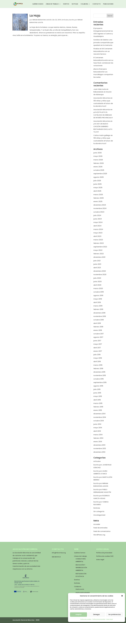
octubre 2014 (98, 421)
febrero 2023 (98, 243)
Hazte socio (80, 589)
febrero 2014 (98, 438)
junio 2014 (97, 424)
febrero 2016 (98, 368)
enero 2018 (97, 330)
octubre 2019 (98, 292)
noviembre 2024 (99, 208)
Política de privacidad (98, 619)
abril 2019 (97, 302)
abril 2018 (97, 323)
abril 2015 (97, 400)
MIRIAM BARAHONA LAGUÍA (41, 20)
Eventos (66, 4)
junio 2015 (97, 393)
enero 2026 (97, 167)
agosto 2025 (98, 177)
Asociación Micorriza (101, 98)
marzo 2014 (97, 435)
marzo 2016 (97, 365)
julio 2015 (97, 389)
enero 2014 (97, 441)
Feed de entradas (100, 528)
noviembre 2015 (99, 375)
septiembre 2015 (100, 382)
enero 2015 (97, 410)
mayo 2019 (97, 299)
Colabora (84, 4)
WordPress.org (99, 535)
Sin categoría (98, 511)
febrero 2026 (98, 163)
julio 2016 (97, 354)
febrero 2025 (98, 198)
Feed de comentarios (101, 531)
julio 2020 (97, 278)
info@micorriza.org (59, 553)
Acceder (96, 524)
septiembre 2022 (100, 247)
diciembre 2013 (99, 445)
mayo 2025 (97, 187)
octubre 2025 (98, 170)
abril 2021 (97, 267)
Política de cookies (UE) (104, 556)
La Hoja (35, 15)
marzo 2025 (98, 194)
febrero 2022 (98, 254)
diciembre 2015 (99, 372)
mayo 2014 (97, 428)
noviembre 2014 (99, 417)
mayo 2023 (97, 233)
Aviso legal (109, 619)
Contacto (97, 4)
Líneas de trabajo (52, 4)
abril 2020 (97, 285)
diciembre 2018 (99, 313)
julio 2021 (97, 261)
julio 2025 (97, 180)
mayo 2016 (97, 358)
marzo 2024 (98, 229)
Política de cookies (85, 619)
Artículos (65, 20)
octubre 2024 (98, 212)
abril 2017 (97, 348)
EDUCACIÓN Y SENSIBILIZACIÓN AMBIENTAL (81, 567)
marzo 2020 (98, 288)
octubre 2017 (98, 334)
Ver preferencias (114, 614)
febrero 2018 (98, 327)
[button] (122, 596)
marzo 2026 (98, 160)
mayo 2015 (97, 396)
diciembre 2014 (99, 414)
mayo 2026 (97, 156)
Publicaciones (108, 4)
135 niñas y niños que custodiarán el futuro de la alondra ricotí (103, 103)
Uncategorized (99, 515)
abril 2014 (97, 431)
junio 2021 (97, 264)
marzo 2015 (97, 403)
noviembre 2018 (99, 316)
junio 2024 (97, 219)
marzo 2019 (97, 306)
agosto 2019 (98, 295)
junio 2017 (97, 341)
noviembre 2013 (99, 448)
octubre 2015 (98, 379)
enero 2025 (97, 201)
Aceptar (79, 614)
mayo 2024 (97, 222)
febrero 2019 (98, 309)
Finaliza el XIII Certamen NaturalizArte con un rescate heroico (102, 51)
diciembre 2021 (99, 257)
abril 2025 (97, 191)
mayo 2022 (97, 250)
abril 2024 (97, 226)
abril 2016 (97, 361)
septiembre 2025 (100, 173)
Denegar (96, 614)
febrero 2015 (98, 407)
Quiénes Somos (37, 4)
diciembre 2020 (99, 271)
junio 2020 (97, 281)
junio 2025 (97, 184)
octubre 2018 (98, 320)
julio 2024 (97, 215)
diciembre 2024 (99, 205)
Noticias (75, 4)
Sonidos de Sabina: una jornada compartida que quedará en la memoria (103, 42)
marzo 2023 (98, 240)
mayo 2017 (97, 344)
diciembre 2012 (99, 452)
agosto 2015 (98, 386)
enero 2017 (97, 351)
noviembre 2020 (99, 274)
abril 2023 (97, 236)
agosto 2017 (98, 337)
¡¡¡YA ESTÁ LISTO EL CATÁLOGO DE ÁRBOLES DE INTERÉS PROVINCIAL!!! (103, 115)
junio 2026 (97, 153)
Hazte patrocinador (83, 593)
